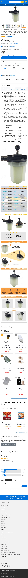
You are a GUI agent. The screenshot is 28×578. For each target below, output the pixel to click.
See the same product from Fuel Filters (19, 398)
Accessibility (4, 538)
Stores (2, 521)
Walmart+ (3, 525)
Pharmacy (3, 534)
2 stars (2, 474)
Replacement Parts (19, 89)
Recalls (2, 536)
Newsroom (3, 509)
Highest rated (17, 480)
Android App (4, 561)
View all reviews (5, 464)
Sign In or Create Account (10, 496)
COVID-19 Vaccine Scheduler (7, 532)
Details (11, 76)
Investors (3, 511)
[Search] (22, 2)
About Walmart (4, 505)
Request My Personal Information (8, 552)
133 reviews (10, 36)
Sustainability (4, 513)
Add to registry (21, 79)
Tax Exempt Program (5, 542)
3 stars (2, 472)
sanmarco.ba (12, 46)
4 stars (2, 471)
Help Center (22, 496)
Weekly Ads (19, 498)
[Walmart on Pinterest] (10, 566)
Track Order (10, 498)
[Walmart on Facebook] (2, 566)
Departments (5, 4)
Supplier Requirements (6, 515)
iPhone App (3, 559)
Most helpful (4, 483)
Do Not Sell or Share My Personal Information (10, 554)
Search (24, 486)
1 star (3, 475)
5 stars (2, 469)
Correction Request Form (8, 444)
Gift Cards (3, 527)
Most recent (8, 480)
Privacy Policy (4, 548)
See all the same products (21, 432)
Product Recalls (4, 540)
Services (11, 4)
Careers (3, 507)
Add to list (8, 79)
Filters (25, 89)
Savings (16, 4)
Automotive (12, 89)
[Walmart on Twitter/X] (5, 566)
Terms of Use (4, 546)
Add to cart (14, 58)
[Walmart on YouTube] (7, 566)
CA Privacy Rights (5, 550)
